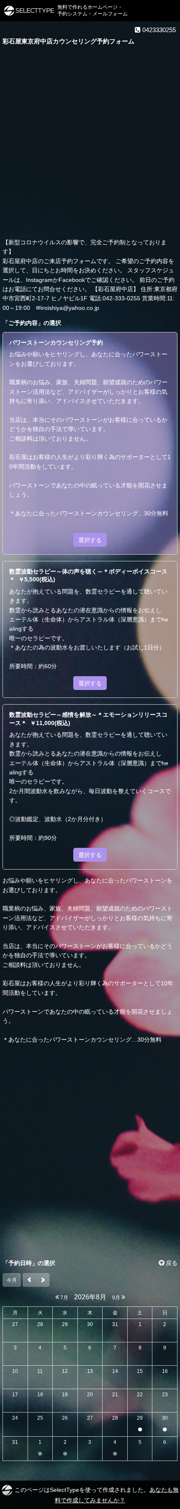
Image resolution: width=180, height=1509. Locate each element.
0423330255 (158, 29)
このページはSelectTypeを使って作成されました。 (97, 1494)
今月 (12, 1280)
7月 (63, 1298)
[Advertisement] (90, 143)
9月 (116, 1298)
